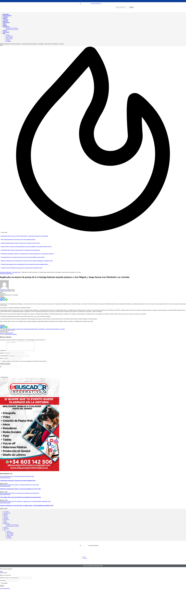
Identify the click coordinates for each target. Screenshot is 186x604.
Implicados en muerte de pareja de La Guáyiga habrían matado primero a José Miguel (25, 329)
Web (1, 358)
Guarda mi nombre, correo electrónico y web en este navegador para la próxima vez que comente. (24, 361)
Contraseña (2, 580)
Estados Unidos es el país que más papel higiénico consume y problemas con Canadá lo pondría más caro (26, 246)
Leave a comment (12, 334)
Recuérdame (4, 583)
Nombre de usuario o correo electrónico (9, 577)
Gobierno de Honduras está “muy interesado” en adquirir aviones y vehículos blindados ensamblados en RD (27, 260)
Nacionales (10, 273)
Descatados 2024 (4, 273)
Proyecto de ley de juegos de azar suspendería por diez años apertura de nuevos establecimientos (24, 264)
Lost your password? (5, 588)
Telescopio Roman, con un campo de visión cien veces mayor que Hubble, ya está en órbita (22, 257)
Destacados (2, 477)
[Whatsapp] (6, 299)
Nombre (2, 353)
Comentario (3, 350)
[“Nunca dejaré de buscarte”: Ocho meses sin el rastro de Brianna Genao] (17, 476)
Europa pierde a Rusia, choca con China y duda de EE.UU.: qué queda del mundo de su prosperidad (24, 236)
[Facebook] (1, 299)
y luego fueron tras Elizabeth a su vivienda (55, 329)
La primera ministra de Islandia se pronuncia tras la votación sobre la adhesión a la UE (21, 267)
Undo (1, 571)
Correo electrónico (4, 355)
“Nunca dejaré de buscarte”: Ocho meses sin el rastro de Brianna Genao (18, 239)
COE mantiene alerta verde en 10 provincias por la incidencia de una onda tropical (20, 250)
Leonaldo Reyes (3, 289)
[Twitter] (4, 299)
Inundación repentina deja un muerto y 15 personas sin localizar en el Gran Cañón (20, 243)
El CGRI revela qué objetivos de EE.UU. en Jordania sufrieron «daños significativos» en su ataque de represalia (27, 253)
